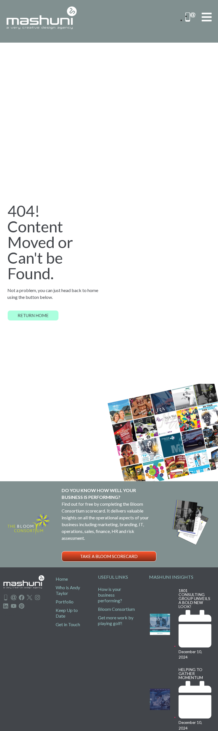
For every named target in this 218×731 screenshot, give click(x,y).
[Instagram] (37, 597)
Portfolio (65, 601)
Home (62, 579)
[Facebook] (21, 597)
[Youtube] (13, 606)
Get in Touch (68, 624)
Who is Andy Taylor (68, 590)
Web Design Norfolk (9, 615)
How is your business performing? (110, 594)
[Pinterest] (21, 606)
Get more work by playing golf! (115, 620)
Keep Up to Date (67, 612)
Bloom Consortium (116, 609)
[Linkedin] (6, 606)
